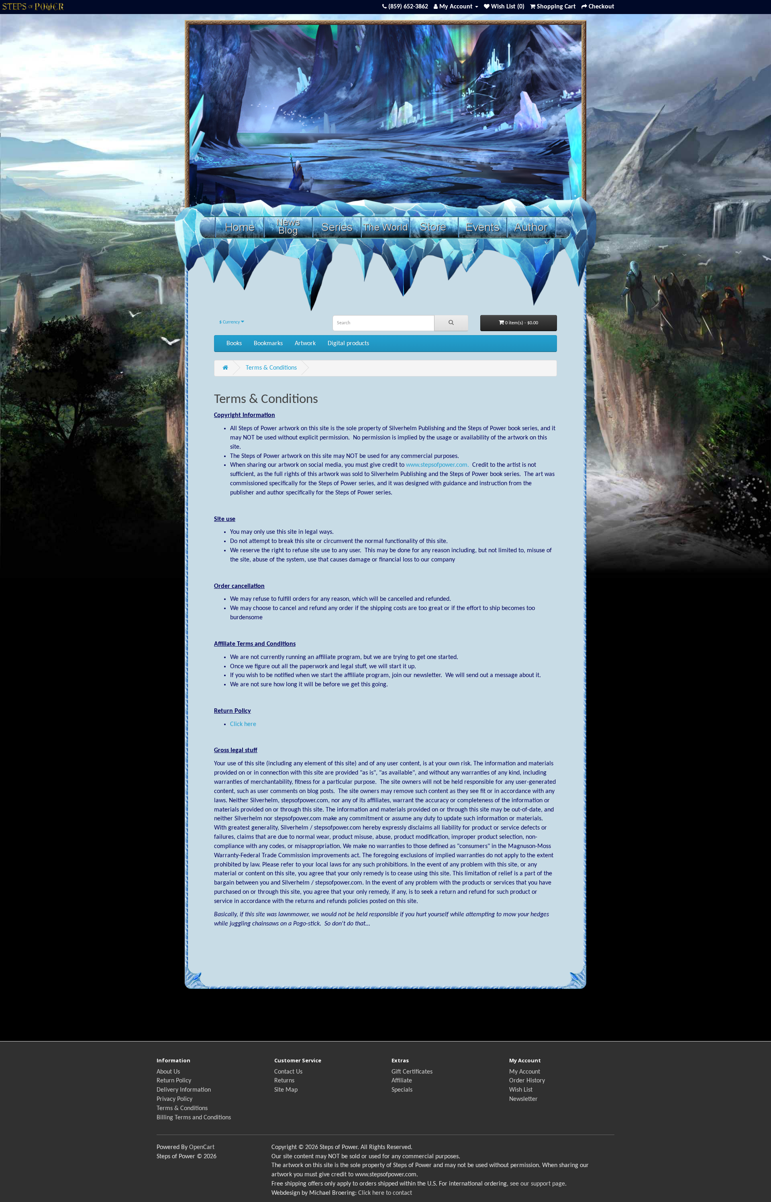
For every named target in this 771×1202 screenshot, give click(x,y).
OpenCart (201, 1147)
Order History (527, 1081)
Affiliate (402, 1081)
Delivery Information (184, 1090)
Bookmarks (268, 343)
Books (234, 343)
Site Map (286, 1090)
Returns (284, 1081)
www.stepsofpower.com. (437, 465)
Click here (243, 724)
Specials (402, 1090)
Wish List (520, 1090)
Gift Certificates (412, 1072)
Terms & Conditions (271, 368)
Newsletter (523, 1099)
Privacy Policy (174, 1099)
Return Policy (174, 1081)
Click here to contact (385, 1193)
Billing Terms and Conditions (194, 1118)
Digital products (348, 343)
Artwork (305, 343)
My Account (524, 1072)
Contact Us (288, 1072)
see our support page (537, 1184)
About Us (168, 1072)
